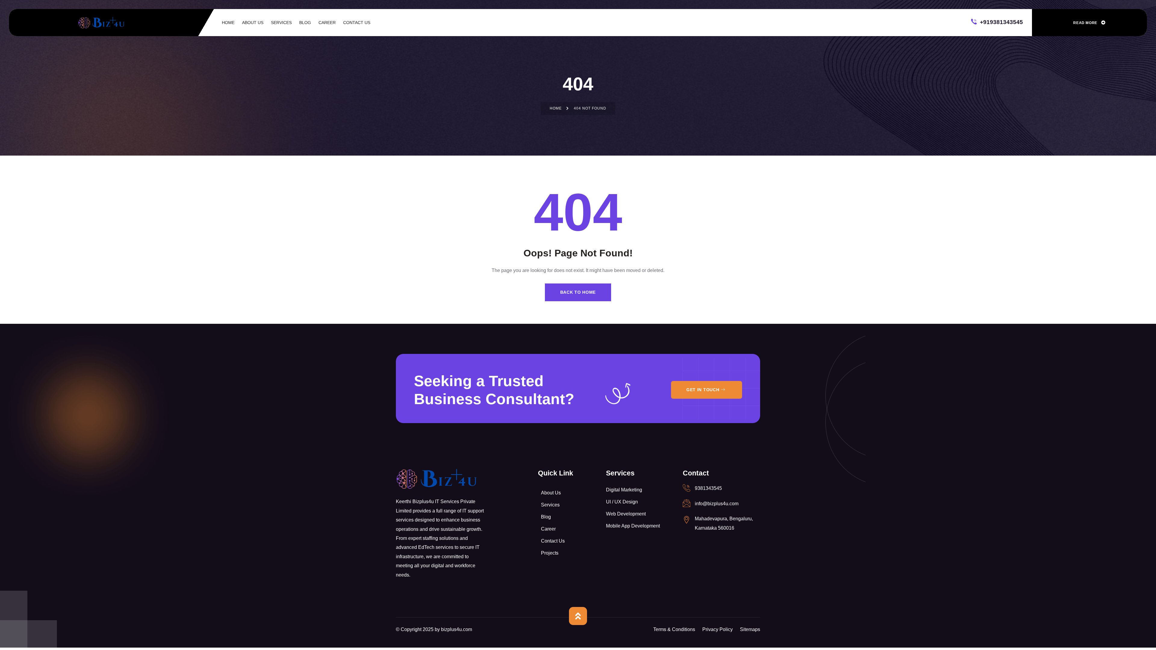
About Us (551, 492)
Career (548, 528)
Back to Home (578, 292)
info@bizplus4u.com (716, 503)
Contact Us (553, 540)
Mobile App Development (633, 525)
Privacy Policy (717, 629)
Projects (549, 553)
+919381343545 (1000, 21)
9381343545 (708, 488)
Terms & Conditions (674, 629)
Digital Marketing (624, 489)
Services (550, 504)
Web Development (626, 513)
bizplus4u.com (456, 629)
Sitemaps (750, 629)
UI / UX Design (622, 501)
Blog (546, 516)
